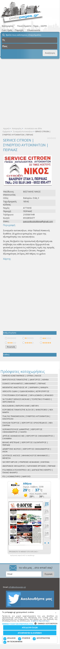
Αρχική (6, 128)
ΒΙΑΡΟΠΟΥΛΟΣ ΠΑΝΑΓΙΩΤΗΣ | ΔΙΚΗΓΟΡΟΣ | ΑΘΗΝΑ (25, 379)
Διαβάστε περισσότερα (40, 621)
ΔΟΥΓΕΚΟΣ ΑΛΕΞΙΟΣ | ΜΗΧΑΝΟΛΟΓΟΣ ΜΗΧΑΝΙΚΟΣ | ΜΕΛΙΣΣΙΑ (25, 456)
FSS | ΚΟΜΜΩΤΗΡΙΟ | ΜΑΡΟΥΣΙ (16, 476)
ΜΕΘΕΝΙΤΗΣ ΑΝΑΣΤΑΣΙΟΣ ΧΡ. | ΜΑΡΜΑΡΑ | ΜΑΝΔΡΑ (25, 387)
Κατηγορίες (17, 128)
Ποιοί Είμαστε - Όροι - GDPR (32, 25)
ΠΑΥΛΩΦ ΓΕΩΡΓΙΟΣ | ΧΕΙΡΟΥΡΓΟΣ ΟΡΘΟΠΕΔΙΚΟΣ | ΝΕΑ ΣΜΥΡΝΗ (27, 424)
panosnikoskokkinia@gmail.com (38, 221)
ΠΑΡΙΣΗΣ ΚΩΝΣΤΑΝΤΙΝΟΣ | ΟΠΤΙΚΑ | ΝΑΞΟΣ (21, 375)
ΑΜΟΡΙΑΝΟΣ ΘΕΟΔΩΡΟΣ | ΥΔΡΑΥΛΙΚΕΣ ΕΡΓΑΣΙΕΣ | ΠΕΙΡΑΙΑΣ (29, 466)
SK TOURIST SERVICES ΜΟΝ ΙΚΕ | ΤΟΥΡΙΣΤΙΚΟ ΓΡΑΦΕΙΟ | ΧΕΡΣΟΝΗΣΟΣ (27, 400)
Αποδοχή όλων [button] (30, 627)
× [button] (55, 613)
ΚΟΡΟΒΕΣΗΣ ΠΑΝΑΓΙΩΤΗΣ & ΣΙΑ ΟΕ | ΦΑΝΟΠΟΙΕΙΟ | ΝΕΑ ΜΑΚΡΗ (27, 411)
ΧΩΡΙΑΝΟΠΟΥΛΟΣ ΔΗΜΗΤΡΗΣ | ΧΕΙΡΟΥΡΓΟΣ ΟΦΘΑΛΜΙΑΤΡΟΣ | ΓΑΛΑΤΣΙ (22, 430)
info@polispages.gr (17, 587)
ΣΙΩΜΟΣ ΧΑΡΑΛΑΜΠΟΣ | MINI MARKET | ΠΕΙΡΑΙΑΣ (24, 383)
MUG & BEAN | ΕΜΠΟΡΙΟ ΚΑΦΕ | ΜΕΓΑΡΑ (20, 405)
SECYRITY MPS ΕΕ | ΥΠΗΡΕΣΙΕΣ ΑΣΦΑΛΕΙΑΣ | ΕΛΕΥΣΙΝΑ (25, 462)
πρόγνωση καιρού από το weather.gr (22, 555)
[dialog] (30, 627)
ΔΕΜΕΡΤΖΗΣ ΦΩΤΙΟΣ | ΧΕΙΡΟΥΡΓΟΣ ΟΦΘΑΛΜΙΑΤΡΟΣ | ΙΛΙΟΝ (26, 450)
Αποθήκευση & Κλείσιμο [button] (30, 633)
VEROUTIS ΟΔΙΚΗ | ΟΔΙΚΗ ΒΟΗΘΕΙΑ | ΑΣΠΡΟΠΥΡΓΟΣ (25, 391)
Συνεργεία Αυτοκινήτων (23, 131)
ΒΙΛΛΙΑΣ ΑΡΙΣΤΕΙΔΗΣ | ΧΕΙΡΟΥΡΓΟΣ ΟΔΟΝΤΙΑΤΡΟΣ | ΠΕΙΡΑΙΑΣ (25, 443)
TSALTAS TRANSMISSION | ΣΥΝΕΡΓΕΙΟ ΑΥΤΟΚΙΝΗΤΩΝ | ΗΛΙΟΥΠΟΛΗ (26, 417)
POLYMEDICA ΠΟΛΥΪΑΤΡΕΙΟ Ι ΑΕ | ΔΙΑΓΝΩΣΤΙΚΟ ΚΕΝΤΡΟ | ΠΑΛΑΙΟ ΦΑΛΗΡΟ (27, 471)
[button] (29, 624)
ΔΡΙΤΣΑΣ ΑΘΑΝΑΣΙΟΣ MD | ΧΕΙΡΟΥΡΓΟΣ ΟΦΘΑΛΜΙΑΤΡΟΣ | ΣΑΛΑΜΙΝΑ (28, 437)
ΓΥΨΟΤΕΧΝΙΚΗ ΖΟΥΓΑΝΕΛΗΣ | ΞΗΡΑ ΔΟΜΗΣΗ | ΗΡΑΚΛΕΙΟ (27, 395)
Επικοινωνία (33, 30)
